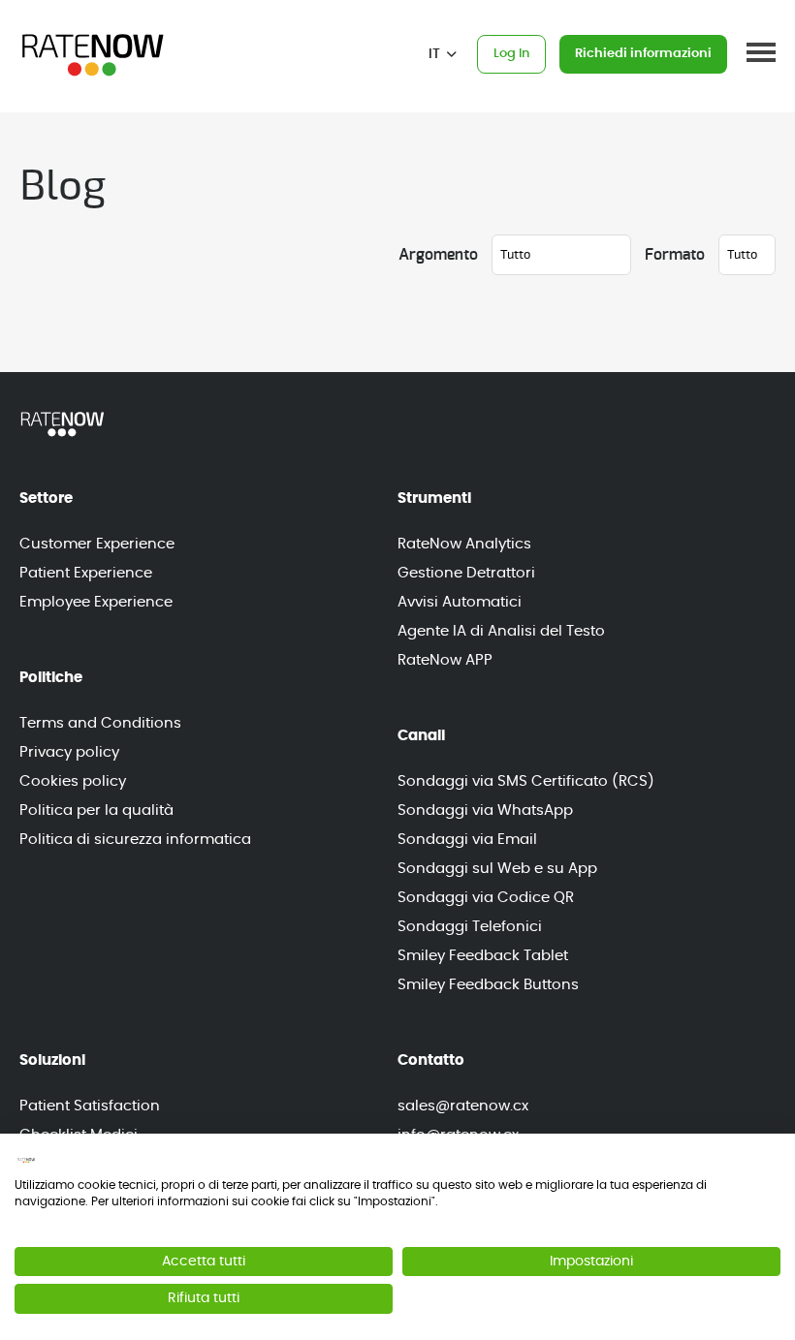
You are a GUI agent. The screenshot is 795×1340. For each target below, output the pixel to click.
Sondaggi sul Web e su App (497, 868)
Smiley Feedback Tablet (483, 956)
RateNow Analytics (464, 544)
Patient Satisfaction (89, 1106)
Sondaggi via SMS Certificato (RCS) (526, 781)
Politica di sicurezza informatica (135, 839)
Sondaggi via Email (467, 839)
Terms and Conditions (100, 723)
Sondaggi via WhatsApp (485, 810)
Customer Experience (97, 544)
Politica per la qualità (96, 810)
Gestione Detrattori (466, 573)
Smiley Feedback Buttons (488, 985)
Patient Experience (85, 573)
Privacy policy (69, 752)
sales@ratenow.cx (463, 1106)
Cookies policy (72, 781)
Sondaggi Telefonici (470, 926)
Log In (511, 53)
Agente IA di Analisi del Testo (501, 631)
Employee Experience (96, 602)
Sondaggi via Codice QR (486, 897)
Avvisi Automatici (460, 602)
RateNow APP (445, 660)
